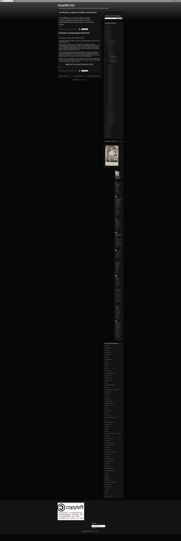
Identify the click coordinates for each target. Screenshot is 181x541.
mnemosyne (107, 456)
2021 (107, 127)
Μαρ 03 (110, 47)
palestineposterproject (110, 468)
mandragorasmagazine (110, 452)
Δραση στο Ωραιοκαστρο (118, 235)
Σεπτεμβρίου (110, 117)
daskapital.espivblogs (109, 384)
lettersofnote (107, 440)
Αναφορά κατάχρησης (111, 141)
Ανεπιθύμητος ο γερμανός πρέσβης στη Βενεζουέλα (78, 12)
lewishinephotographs (110, 442)
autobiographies (108, 359)
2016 (107, 33)
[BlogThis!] (83, 29)
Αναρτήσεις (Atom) (82, 79)
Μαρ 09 (110, 68)
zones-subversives (109, 496)
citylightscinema (108, 378)
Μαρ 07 (110, 64)
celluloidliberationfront (110, 373)
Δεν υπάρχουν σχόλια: (72, 29)
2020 (107, 125)
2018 (107, 36)
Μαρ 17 (110, 81)
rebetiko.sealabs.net (118, 323)
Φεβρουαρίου (111, 42)
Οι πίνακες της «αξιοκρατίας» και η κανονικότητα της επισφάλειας (118, 296)
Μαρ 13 (110, 76)
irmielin (106, 428)
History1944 (107, 415)
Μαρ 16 (110, 79)
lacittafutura (107, 435)
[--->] (60, 67)
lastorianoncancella (109, 438)
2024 (107, 132)
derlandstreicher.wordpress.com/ (112, 389)
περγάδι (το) (66, 5)
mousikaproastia (108, 461)
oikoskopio (107, 463)
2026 (107, 136)
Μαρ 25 (110, 95)
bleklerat (107, 368)
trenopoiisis (107, 489)
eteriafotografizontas (109, 403)
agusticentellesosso (109, 348)
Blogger (96, 531)
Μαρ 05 (110, 51)
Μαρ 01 (110, 46)
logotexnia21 (108, 447)
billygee (106, 366)
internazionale (108, 424)
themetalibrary (108, 486)
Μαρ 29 (110, 101)
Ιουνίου (109, 111)
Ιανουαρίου (110, 40)
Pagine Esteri (117, 307)
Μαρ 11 (110, 72)
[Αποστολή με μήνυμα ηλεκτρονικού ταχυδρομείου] (82, 29)
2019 (107, 38)
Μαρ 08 (110, 66)
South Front (117, 221)
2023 (107, 131)
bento (106, 361)
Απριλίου (110, 107)
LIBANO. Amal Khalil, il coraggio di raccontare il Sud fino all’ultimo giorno (118, 312)
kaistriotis (107, 431)
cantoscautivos (108, 371)
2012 (107, 25)
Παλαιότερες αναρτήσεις (94, 76)
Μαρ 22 (110, 89)
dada (106, 382)
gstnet (106, 412)
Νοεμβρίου (110, 120)
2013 (107, 27)
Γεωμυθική (107, 345)
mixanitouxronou (108, 454)
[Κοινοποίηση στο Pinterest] (87, 29)
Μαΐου (109, 109)
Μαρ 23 (110, 91)
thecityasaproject (108, 484)
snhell (106, 473)
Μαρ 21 (110, 87)
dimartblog (107, 394)
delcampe (107, 387)
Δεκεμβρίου (110, 122)
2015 (107, 31)
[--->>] (60, 25)
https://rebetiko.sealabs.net (111, 417)
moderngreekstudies (109, 459)
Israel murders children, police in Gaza (117, 268)
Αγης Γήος (118, 251)
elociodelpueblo (108, 401)
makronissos (107, 449)
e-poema (107, 396)
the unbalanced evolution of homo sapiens (118, 200)
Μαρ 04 (110, 49)
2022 (107, 129)
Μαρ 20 (110, 85)
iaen (106, 419)
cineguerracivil (108, 375)
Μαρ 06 (110, 53)
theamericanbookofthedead (111, 482)
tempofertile (107, 479)
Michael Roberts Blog (118, 185)
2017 (107, 34)
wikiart (106, 493)
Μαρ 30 (110, 103)
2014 (107, 29)
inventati (107, 426)
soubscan (107, 475)
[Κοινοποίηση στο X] (84, 29)
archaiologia (107, 354)
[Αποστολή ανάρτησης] (79, 29)
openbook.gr (107, 466)
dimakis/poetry (108, 391)
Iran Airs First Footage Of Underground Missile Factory (118, 225)
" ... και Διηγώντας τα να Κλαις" (118, 254)
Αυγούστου (110, 115)
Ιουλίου (109, 113)
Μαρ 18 (110, 83)
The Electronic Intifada (118, 263)
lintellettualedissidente (110, 445)
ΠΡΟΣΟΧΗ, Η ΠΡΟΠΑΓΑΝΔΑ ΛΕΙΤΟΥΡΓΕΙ (74, 33)
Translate (101, 527)
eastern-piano (108, 398)
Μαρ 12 (110, 74)
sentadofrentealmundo (110, 470)
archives (107, 357)
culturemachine (108, 380)
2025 (107, 134)
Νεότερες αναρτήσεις (64, 76)
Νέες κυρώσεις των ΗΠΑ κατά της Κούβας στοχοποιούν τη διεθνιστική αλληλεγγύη (118, 241)
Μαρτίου (110, 44)
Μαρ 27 (110, 97)
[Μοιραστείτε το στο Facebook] (86, 29)
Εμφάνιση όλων (119, 339)
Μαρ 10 (110, 70)
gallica (106, 408)
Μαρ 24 (110, 93)
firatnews (107, 405)
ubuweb (106, 491)
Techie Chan (117, 278)
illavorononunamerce (109, 422)
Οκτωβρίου (110, 118)
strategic (107, 477)
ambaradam (107, 350)
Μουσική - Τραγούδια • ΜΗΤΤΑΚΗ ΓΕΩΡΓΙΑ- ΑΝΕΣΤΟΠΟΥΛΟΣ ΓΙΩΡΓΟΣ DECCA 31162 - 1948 (118, 330)
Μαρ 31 (110, 104)
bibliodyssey (107, 364)
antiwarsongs (108, 352)
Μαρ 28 (110, 99)
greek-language (108, 410)
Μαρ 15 (110, 77)
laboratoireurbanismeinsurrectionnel (113, 433)
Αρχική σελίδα (78, 76)
